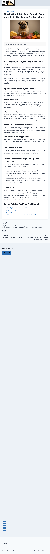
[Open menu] (47, 3)
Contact (31, 550)
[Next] (9, 253)
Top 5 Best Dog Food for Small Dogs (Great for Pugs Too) (21, 214)
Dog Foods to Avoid (11, 210)
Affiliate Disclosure (7, 550)
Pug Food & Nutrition (9, 11)
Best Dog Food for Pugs (12, 208)
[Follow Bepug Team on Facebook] (3, 231)
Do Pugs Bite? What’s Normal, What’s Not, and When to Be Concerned (37, 237)
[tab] (4, 521)
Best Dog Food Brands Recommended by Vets (18, 207)
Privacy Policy (17, 550)
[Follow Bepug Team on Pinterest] (5, 231)
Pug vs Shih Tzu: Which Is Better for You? (12, 236)
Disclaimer (24, 550)
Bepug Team (6, 223)
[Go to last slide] (4, 253)
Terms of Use (37, 550)
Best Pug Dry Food (11, 212)
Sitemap (44, 550)
